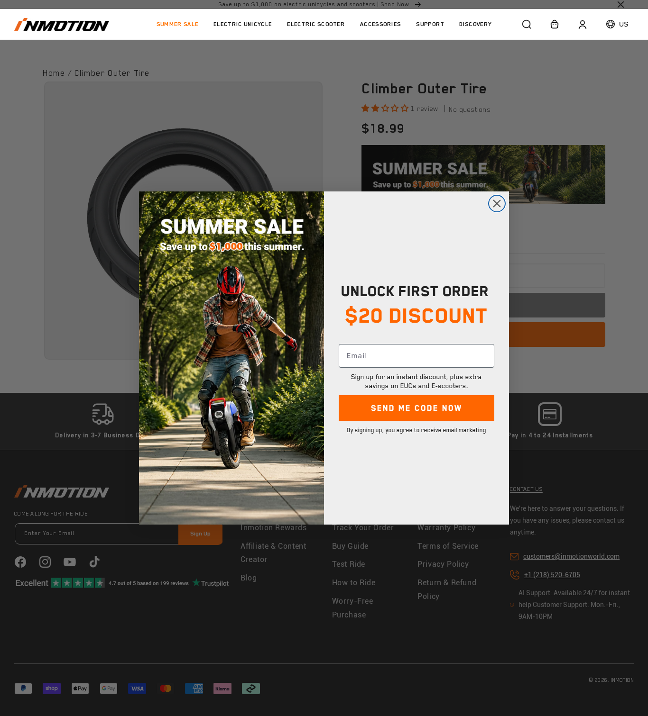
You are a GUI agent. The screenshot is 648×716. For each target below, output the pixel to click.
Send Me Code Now (417, 408)
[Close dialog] (497, 203)
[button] (243, 24)
